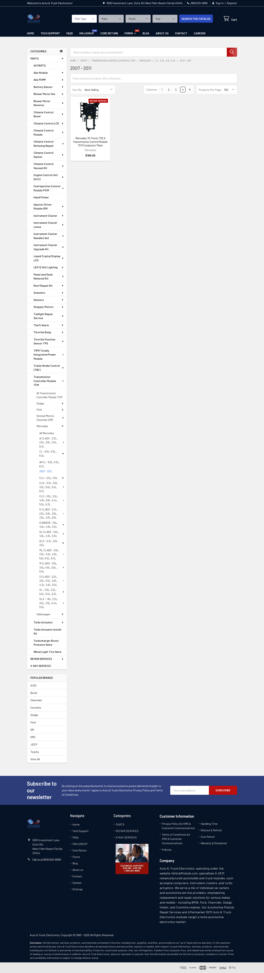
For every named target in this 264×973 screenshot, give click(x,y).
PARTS (34, 58)
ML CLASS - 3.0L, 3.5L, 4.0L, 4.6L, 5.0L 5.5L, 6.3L (49, 554)
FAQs (69, 33)
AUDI (33, 685)
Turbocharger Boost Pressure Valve (46, 642)
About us (162, 33)
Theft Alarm (41, 325)
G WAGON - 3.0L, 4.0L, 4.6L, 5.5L (48, 524)
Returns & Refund (211, 830)
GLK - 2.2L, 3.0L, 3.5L (48, 543)
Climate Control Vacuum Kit (44, 166)
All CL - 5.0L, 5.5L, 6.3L (49, 464)
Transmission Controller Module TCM (45, 381)
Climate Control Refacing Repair (44, 143)
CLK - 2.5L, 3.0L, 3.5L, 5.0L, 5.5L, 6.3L (48, 487)
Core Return (109, 33)
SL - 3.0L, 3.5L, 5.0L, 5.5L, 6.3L (48, 591)
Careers (199, 33)
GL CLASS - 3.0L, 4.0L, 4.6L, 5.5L (49, 534)
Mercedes (42, 426)
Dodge (40, 403)
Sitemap (77, 889)
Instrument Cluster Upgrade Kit (45, 247)
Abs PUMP (40, 79)
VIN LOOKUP (86, 33)
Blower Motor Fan (44, 94)
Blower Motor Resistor (42, 103)
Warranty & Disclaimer (214, 843)
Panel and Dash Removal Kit (43, 276)
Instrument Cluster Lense (45, 224)
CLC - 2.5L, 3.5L (48, 477)
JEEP (33, 744)
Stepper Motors (44, 306)
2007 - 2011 (45, 471)
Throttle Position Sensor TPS (44, 341)
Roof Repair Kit (43, 285)
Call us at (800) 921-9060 (46, 859)
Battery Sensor (43, 86)
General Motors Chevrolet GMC (45, 418)
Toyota (34, 751)
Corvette (35, 707)
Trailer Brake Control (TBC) (47, 367)
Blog (146, 33)
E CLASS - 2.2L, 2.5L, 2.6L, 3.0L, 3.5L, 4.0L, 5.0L (48, 513)
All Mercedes (46, 433)
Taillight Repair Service (43, 316)
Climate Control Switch (44, 154)
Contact (181, 33)
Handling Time (209, 823)
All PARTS (40, 65)
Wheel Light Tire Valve (47, 651)
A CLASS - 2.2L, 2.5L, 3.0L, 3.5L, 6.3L (48, 442)
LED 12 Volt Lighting (46, 267)
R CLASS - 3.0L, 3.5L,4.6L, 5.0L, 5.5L (48, 567)
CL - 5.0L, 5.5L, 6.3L (48, 453)
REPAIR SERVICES (41, 658)
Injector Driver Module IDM (43, 206)
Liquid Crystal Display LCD (47, 258)
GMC (33, 737)
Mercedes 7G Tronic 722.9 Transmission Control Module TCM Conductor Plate (90, 141)
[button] (132, 859)
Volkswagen (43, 614)
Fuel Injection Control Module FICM (47, 188)
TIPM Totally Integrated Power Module (45, 354)
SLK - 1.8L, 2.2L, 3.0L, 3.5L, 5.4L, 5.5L (48, 603)
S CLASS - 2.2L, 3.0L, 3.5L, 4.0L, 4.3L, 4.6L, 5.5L (48, 580)
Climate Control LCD (46, 123)
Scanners (39, 292)
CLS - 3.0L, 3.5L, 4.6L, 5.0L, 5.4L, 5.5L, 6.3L (48, 500)
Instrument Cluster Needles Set (45, 236)
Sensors (39, 299)
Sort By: (77, 89)
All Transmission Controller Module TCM (49, 395)
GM (32, 729)
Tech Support (50, 33)
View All (35, 759)
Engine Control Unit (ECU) (46, 177)
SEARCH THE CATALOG (196, 18)
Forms (128, 33)
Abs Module (41, 72)
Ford (39, 409)
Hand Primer (41, 197)
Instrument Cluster (45, 215)
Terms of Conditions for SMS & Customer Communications (176, 839)
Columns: (152, 89)
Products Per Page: (210, 89)
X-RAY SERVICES (40, 665)
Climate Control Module (44, 132)
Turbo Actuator (43, 622)
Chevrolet (36, 700)
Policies (167, 849)
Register (232, 3)
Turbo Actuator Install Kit (47, 631)
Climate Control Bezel (44, 114)
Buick (33, 692)
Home (30, 33)
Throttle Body (42, 332)
